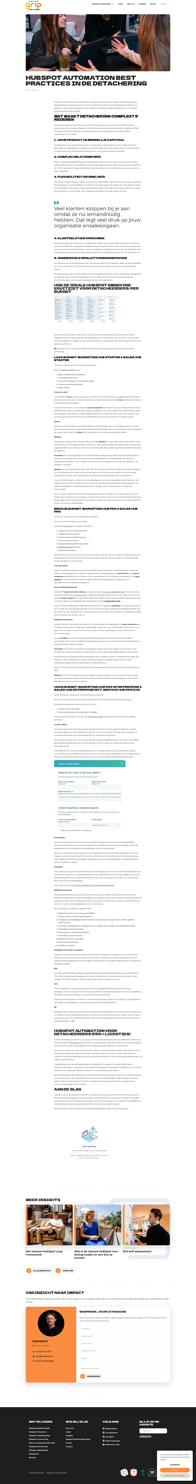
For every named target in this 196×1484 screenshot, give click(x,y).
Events (153, 4)
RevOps (32, 1458)
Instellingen (175, 1465)
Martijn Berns (111, 1429)
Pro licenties (67, 526)
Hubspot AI (34, 1454)
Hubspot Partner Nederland (78, 1439)
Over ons (70, 1428)
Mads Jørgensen (112, 1441)
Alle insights (34, 9)
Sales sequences (65, 547)
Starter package (68, 370)
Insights (142, 4)
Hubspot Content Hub (38, 1439)
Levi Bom (109, 1437)
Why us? (131, 4)
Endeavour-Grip (112, 1445)
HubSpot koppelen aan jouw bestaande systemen (93, 885)
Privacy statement (36, 1473)
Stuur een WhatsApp (44, 1361)
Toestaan (175, 1470)
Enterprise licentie (95, 717)
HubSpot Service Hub (38, 1447)
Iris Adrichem (111, 1433)
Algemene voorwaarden (57, 1473)
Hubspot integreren (37, 1432)
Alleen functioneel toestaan (175, 1475)
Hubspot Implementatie (39, 1428)
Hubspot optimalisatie (38, 1450)
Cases (120, 4)
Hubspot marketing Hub (39, 1436)
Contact (163, 4)
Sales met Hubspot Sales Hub (42, 1443)
